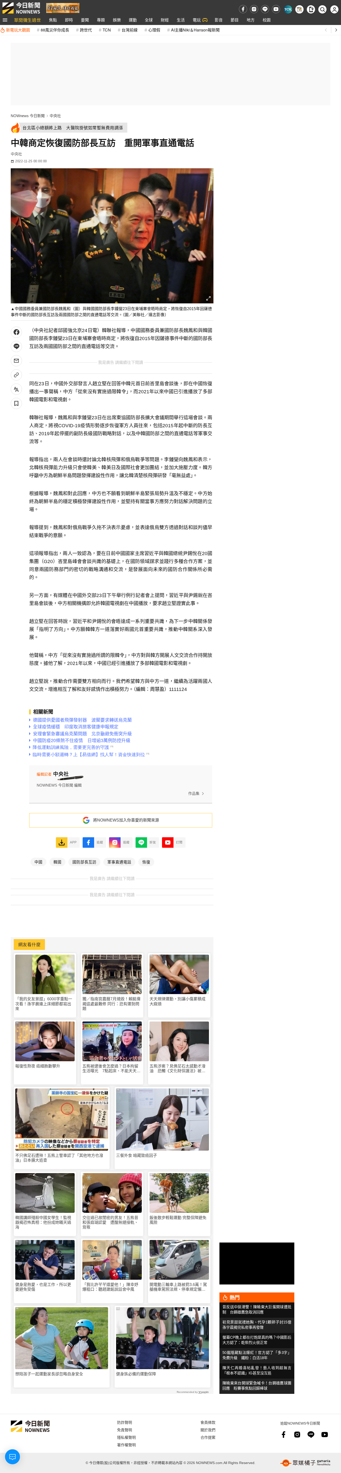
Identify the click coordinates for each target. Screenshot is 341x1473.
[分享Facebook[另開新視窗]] (16, 332)
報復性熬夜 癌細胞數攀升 (37, 1066)
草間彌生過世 (27, 20)
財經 (165, 20)
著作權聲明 (126, 1445)
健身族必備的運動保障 (136, 1374)
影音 (219, 20)
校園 (267, 20)
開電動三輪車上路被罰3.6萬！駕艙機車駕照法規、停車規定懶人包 (178, 1287)
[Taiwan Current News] (288, 9)
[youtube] (276, 9)
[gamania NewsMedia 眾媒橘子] (305, 1463)
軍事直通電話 (119, 861)
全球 (149, 20)
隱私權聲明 (126, 1437)
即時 (69, 20)
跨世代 (86, 30)
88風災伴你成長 (55, 30)
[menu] (5, 20)
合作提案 (207, 1437)
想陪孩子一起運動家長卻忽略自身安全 (49, 1374)
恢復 (146, 861)
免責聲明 (124, 1430)
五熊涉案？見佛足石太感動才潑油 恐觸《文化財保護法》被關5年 (179, 1068)
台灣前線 (130, 30)
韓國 (57, 861)
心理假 (154, 30)
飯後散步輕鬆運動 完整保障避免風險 (178, 1220)
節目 (235, 20)
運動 (133, 20)
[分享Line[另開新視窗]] (16, 346)
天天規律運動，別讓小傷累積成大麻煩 (177, 1001)
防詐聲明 (124, 1422)
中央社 (55, 116)
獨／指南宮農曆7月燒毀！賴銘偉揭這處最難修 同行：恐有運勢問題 (111, 1004)
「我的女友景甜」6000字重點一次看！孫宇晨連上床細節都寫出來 (43, 1004)
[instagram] (254, 9)
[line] (265, 9)
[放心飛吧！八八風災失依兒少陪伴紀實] (62, 7)
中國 (38, 861)
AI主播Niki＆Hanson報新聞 (195, 30)
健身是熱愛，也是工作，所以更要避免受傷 (43, 1286)
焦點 (53, 20)
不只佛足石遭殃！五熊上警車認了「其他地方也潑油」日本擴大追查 (59, 1157)
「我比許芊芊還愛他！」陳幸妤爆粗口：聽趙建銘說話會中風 (110, 1286)
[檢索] (322, 9)
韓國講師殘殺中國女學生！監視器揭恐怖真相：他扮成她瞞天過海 (43, 1222)
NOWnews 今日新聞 (28, 116)
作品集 (193, 793)
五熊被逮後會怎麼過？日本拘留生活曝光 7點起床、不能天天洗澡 (111, 1068)
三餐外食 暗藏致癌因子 (136, 1155)
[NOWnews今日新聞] (21, 8)
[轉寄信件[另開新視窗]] (16, 360)
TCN (107, 30)
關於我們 (207, 1430)
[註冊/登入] (334, 9)
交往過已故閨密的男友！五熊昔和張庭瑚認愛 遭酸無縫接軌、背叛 (110, 1222)
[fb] (243, 9)
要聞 (85, 20)
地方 (251, 20)
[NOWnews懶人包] (299, 9)
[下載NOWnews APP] (311, 9)
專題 (101, 20)
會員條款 (207, 1422)
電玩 (197, 20)
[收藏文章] (16, 403)
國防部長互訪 (84, 861)
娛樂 (117, 20)
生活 (181, 20)
